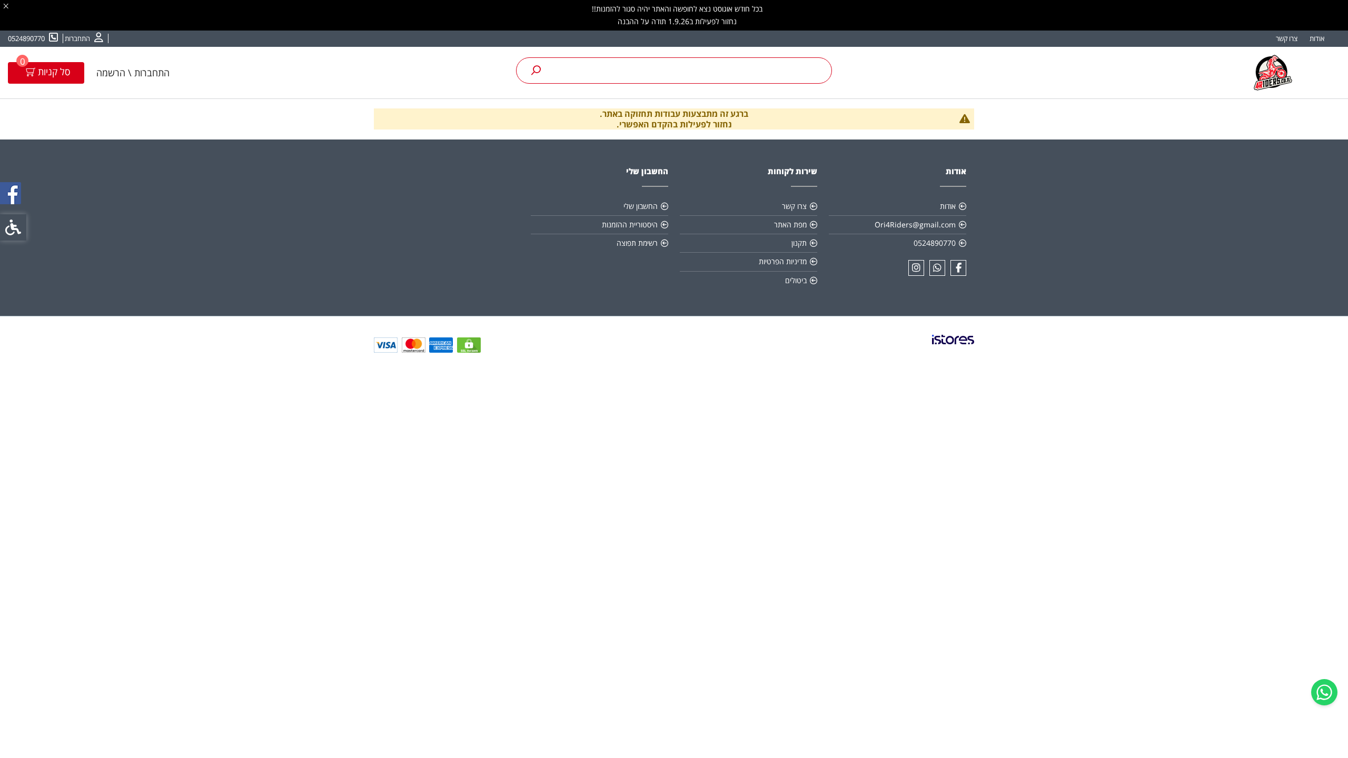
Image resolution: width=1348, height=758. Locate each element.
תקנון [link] (799, 243)
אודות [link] (1317, 38)
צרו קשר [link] (1286, 38)
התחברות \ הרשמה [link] (133, 72)
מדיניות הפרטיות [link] (783, 261)
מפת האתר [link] (790, 225)
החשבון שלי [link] (640, 206)
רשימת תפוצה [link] (637, 243)
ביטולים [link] (796, 280)
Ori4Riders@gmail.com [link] (915, 225)
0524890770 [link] (935, 243)
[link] (1324, 692)
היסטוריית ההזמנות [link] (630, 225)
